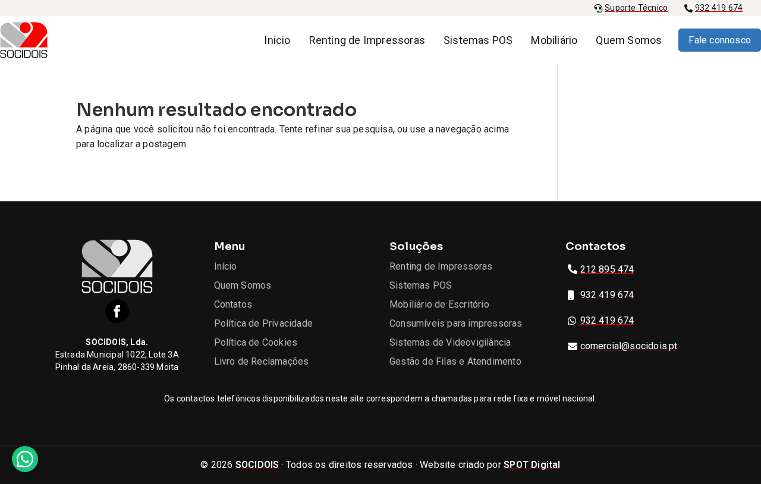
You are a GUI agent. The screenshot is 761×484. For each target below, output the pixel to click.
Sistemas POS (478, 40)
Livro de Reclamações (261, 361)
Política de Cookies (256, 342)
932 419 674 (719, 7)
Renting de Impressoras (367, 40)
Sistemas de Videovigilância (450, 342)
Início (277, 40)
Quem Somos (629, 40)
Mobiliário (554, 40)
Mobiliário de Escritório (439, 304)
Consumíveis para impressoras (456, 323)
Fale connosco (719, 40)
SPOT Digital (532, 464)
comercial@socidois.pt (629, 346)
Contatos (233, 304)
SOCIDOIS (257, 464)
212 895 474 (607, 269)
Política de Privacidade (263, 323)
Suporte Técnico (636, 7)
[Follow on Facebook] (117, 311)
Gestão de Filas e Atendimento (455, 361)
